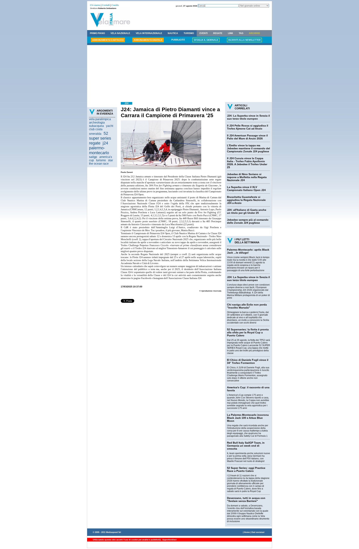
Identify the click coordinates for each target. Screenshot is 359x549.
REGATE (217, 33)
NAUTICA (173, 33)
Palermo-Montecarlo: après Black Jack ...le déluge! (248, 251)
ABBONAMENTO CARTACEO (108, 40)
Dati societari (257, 532)
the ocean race (99, 163)
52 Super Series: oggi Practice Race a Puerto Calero (246, 469)
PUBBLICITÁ (178, 39)
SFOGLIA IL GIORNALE (206, 40)
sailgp (93, 156)
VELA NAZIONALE (120, 33)
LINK (230, 33)
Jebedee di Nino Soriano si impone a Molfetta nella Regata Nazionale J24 (247, 177)
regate (94, 143)
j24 (105, 143)
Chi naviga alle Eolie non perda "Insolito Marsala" (247, 306)
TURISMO (189, 33)
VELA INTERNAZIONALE (149, 33)
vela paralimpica (100, 119)
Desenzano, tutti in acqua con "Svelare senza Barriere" (246, 499)
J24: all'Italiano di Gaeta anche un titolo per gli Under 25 (246, 211)
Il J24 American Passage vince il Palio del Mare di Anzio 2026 (247, 137)
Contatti (106, 5)
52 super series (100, 136)
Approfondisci (169, 540)
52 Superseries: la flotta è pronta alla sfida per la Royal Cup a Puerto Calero (248, 332)
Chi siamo (95, 5)
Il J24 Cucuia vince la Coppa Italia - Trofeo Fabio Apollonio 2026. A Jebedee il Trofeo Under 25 (247, 163)
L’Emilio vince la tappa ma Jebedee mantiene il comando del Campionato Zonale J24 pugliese (248, 148)
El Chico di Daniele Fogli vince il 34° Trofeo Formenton (247, 361)
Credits (115, 5)
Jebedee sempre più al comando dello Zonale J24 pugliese (248, 221)
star (110, 160)
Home (247, 532)
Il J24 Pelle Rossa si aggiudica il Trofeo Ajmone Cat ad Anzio (247, 127)
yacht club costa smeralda (101, 129)
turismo (101, 160)
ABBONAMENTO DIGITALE (148, 40)
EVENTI (204, 33)
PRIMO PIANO (97, 33)
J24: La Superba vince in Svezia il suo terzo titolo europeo (248, 117)
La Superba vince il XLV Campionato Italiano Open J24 (246, 189)
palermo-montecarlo (99, 150)
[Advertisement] (179, 74)
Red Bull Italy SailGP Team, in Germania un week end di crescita (246, 445)
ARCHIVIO (254, 33)
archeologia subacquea (97, 124)
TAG (241, 33)
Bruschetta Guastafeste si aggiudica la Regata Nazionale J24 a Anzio (246, 199)
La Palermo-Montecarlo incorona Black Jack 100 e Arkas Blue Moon (248, 417)
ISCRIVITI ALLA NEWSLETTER (244, 40)
